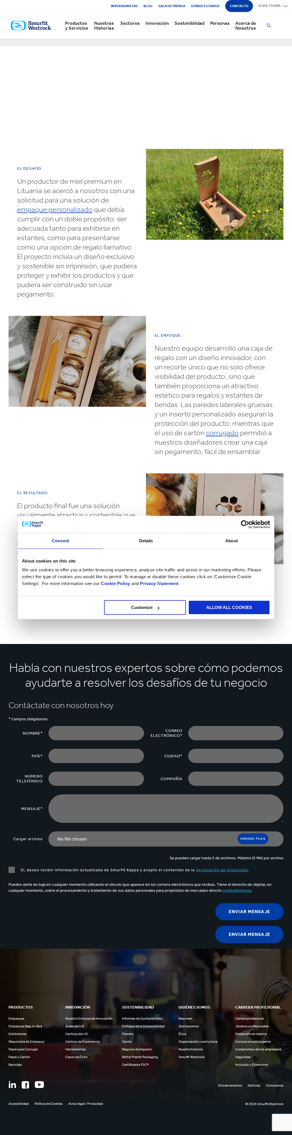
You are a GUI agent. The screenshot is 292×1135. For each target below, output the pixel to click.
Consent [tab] (60, 540)
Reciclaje (15, 1065)
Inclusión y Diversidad (251, 1065)
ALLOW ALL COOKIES (229, 607)
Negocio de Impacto (137, 1049)
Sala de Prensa (171, 6)
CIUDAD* (173, 756)
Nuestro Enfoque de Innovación (89, 1019)
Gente (126, 1042)
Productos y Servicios (76, 25)
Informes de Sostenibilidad (142, 1019)
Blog (148, 6)
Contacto (239, 6)
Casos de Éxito (76, 1057)
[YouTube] (39, 1084)
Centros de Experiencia (82, 1042)
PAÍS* (37, 756)
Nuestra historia (191, 1049)
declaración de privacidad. (222, 870)
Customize (142, 607)
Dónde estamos (205, 6)
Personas (220, 23)
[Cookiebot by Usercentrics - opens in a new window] (245, 524)
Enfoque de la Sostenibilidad (143, 1026)
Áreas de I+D (74, 1026)
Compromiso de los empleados (258, 1049)
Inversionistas (124, 6)
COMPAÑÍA (171, 778)
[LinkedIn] (12, 1084)
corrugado (222, 432)
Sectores (130, 23)
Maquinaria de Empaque (26, 1042)
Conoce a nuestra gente (253, 1042)
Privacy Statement (159, 583)
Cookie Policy (115, 583)
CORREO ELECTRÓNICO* (166, 733)
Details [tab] (146, 540)
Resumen (185, 1019)
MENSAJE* (32, 808)
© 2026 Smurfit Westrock (264, 1104)
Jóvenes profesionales (252, 1026)
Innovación (157, 23)
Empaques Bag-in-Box (25, 1026)
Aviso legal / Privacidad (85, 1104)
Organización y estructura (198, 1042)
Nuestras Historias (104, 25)
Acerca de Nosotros (245, 25)
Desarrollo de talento (251, 1034)
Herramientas (75, 1049)
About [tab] (231, 540)
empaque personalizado (54, 209)
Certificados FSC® (135, 1065)
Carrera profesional (249, 1019)
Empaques (17, 1019)
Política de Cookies (49, 1104)
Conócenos (274, 1085)
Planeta (127, 1034)
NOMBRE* (33, 733)
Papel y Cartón (19, 1057)
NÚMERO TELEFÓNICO (29, 779)
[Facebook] (25, 1085)
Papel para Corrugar (23, 1049)
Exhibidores (18, 1034)
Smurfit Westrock (192, 1057)
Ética (182, 1034)
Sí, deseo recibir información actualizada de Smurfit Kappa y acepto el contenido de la (135, 870)
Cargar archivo (28, 839)
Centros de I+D (76, 1034)
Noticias (254, 1085)
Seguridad (243, 1057)
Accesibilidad (19, 1104)
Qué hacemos (189, 1026)
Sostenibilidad (189, 23)
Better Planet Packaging (140, 1057)
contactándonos (236, 890)
